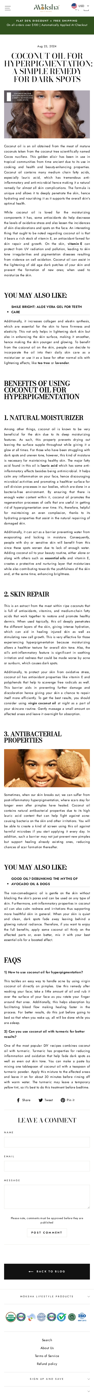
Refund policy (47, 1363)
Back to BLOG (50, 1271)
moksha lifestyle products (47, 1296)
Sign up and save (47, 1379)
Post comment (47, 1232)
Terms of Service (47, 1355)
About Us (47, 1347)
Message (12, 1180)
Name (9, 1132)
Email (9, 1156)
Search (47, 1340)
